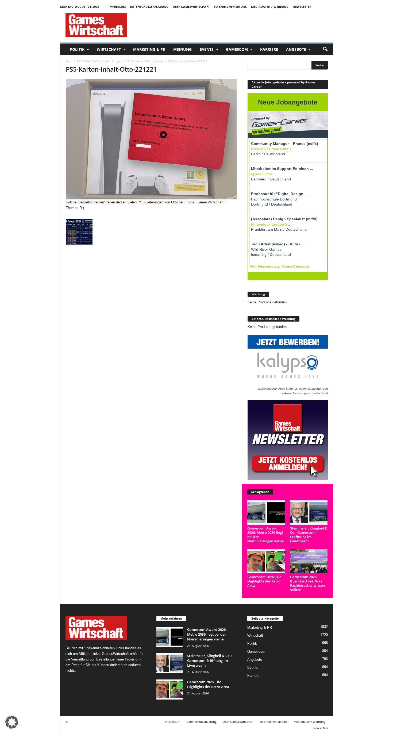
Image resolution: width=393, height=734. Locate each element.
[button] (325, 49)
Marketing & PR (149, 49)
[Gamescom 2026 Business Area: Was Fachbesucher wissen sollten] (309, 561)
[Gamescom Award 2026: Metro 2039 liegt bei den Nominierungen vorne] (266, 512)
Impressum (117, 7)
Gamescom (237, 49)
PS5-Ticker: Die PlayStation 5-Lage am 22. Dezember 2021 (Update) (120, 61)
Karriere (269, 49)
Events (207, 49)
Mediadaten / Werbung (269, 7)
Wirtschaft (109, 49)
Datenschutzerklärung (149, 7)
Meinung (182, 49)
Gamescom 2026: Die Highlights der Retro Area (264, 581)
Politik (77, 49)
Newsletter (302, 7)
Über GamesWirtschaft (191, 7)
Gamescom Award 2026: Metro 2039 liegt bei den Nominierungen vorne (265, 534)
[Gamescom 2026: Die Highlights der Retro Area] (266, 561)
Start (69, 61)
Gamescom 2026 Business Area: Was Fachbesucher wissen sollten (307, 583)
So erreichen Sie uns (230, 7)
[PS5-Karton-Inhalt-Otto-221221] (151, 139)
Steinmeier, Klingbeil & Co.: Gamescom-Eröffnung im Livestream (309, 534)
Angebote (296, 49)
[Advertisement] (235, 25)
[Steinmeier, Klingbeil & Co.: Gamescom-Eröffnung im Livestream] (309, 512)
